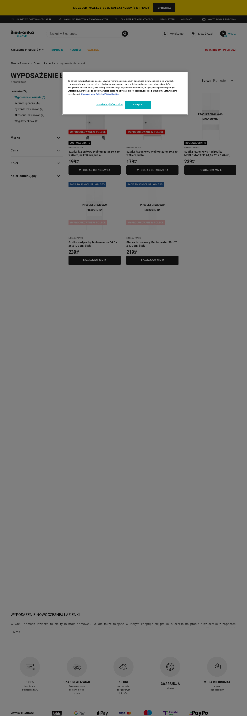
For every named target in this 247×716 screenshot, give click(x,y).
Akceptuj (138, 104)
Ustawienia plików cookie (109, 104)
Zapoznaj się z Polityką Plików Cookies (100, 94)
